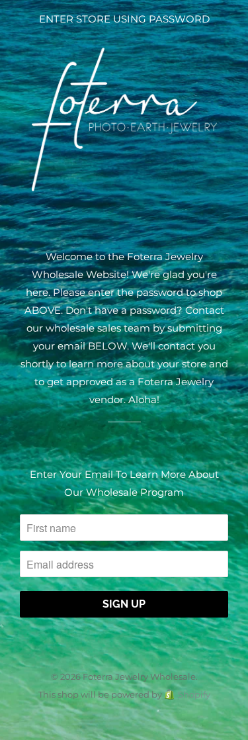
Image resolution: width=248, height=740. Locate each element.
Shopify (194, 694)
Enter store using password (124, 19)
